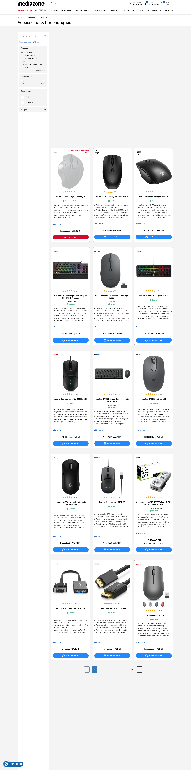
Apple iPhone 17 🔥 (40, 11)
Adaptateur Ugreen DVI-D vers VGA (70, 608)
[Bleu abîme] (156, 604)
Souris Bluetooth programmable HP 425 (112, 196)
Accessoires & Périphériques (32, 65)
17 (132, 669)
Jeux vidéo (113, 10)
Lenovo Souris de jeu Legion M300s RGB (70, 399)
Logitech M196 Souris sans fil (154, 399)
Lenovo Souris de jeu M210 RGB (112, 502)
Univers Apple (66, 10)
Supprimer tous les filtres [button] (29, 42)
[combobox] (87, 3)
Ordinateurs (54, 10)
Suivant (139, 669)
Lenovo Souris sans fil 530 (153, 615)
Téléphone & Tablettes (81, 10)
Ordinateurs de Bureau (29, 59)
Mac (23, 62)
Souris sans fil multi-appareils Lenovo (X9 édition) (112, 297)
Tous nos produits (129, 10)
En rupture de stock (70, 237)
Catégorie (24, 48)
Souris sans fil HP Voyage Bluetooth (153, 196)
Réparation (169, 11)
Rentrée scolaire (25, 11)
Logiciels (25, 68)
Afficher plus (57, 224)
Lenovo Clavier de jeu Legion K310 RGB (154, 296)
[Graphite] (144, 604)
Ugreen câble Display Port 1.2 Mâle (112, 608)
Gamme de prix (26, 77)
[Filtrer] (45, 36)
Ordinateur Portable (28, 55)
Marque (24, 110)
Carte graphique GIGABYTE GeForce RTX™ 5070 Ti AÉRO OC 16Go (153, 503)
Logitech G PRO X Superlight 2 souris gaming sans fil (71, 503)
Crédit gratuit (144, 11)
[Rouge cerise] (163, 604)
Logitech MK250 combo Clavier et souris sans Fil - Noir (112, 400)
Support (154, 11)
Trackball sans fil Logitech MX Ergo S (70, 196)
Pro (161, 11)
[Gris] (150, 604)
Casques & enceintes (99, 10)
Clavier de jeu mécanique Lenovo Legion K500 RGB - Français (70, 297)
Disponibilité (26, 91)
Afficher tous (40, 71)
